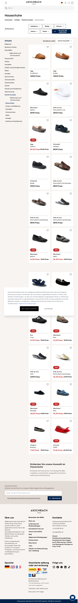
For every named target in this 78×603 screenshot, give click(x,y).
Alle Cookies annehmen (29, 308)
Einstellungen (49, 308)
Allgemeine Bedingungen (27, 303)
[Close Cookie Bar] (72, 289)
